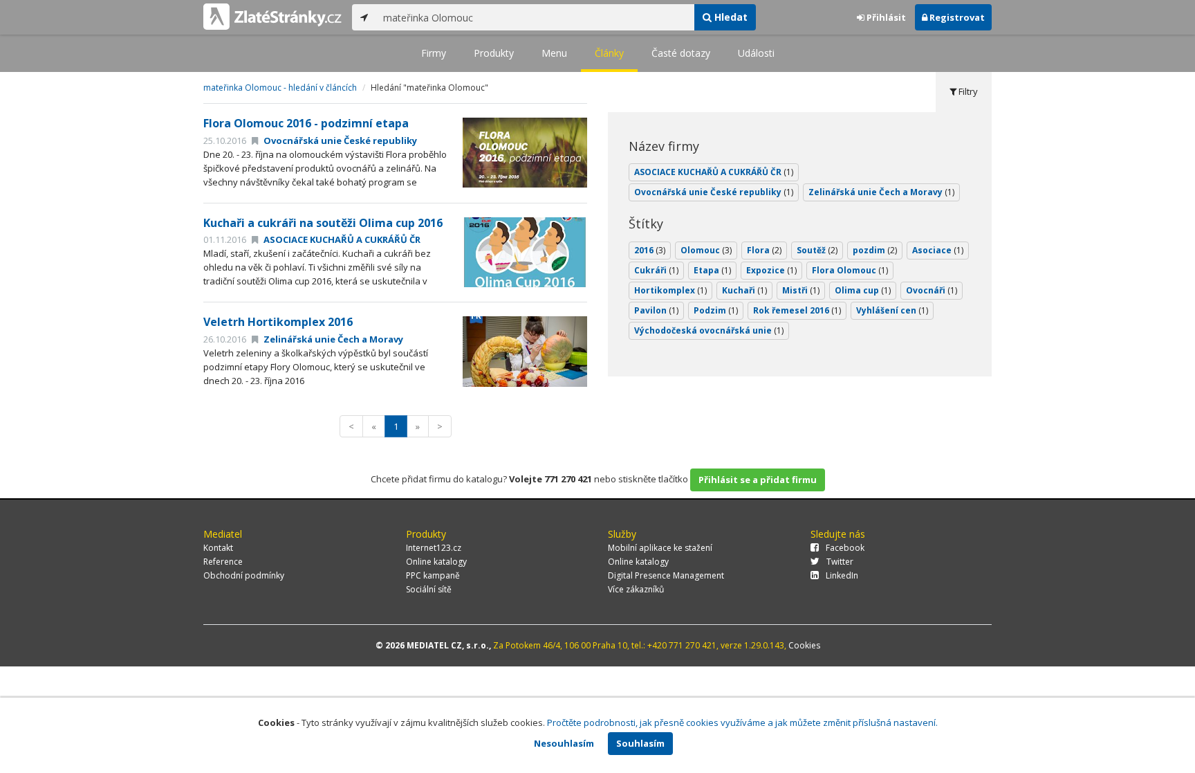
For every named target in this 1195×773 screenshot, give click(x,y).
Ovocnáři (931, 290)
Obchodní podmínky (243, 575)
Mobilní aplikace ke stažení (660, 548)
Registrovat (956, 17)
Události (756, 53)
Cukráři (656, 270)
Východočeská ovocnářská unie (709, 330)
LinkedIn (842, 575)
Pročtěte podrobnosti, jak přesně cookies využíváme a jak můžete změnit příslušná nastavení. (742, 722)
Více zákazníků (636, 589)
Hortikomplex (670, 290)
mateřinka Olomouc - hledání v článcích (280, 87)
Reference (223, 561)
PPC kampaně (433, 575)
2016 (649, 250)
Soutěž (817, 250)
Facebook (845, 548)
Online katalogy (436, 561)
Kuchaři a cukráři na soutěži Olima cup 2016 (323, 222)
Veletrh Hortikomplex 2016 (278, 321)
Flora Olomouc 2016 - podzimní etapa (306, 123)
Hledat (730, 17)
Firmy (433, 53)
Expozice (771, 270)
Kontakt (218, 548)
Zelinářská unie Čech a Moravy (332, 339)
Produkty (494, 53)
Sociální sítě (429, 589)
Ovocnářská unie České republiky (339, 140)
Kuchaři (744, 290)
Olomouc (706, 250)
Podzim (716, 310)
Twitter (839, 561)
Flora (764, 250)
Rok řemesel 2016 (797, 310)
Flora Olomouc (850, 270)
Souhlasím (640, 743)
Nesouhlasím (564, 743)
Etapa (712, 270)
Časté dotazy (680, 53)
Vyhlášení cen (892, 310)
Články (609, 53)
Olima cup (863, 290)
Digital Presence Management (666, 575)
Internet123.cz (433, 548)
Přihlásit (885, 17)
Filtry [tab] (967, 91)
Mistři (800, 290)
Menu (554, 53)
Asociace (937, 250)
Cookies (804, 645)
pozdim (875, 250)
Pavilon (656, 310)
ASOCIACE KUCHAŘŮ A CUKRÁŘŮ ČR (340, 239)
